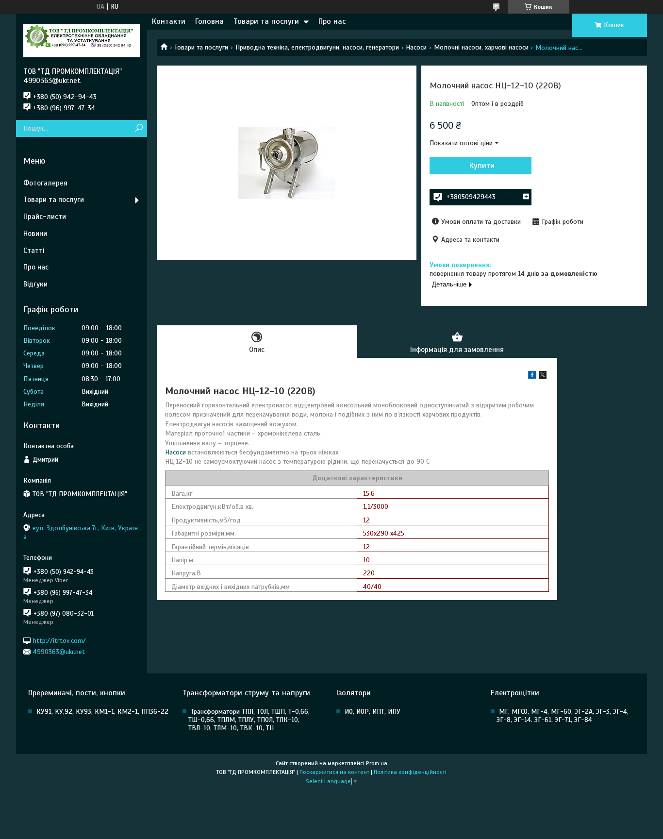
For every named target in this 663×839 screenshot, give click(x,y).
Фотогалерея (45, 183)
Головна (209, 21)
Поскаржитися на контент (334, 772)
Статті (33, 250)
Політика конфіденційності (410, 772)
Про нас (332, 21)
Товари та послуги (266, 21)
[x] (543, 376)
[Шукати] (138, 128)
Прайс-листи (44, 216)
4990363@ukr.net (59, 652)
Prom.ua (376, 763)
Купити (482, 165)
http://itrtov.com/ (59, 640)
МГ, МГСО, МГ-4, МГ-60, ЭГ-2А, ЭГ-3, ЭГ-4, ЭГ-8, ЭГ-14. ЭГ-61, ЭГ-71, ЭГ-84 (563, 715)
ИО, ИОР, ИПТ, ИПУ (372, 711)
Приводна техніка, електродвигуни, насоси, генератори (317, 47)
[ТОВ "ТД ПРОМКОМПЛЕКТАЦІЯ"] (81, 40)
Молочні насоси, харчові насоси (481, 47)
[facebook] (532, 376)
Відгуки (35, 284)
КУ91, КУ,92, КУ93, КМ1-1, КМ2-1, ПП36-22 (102, 711)
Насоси (416, 47)
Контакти (168, 21)
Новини (35, 233)
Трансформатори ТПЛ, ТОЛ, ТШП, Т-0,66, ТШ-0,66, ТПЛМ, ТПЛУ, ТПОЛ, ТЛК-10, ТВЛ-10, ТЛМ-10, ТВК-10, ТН (249, 719)
